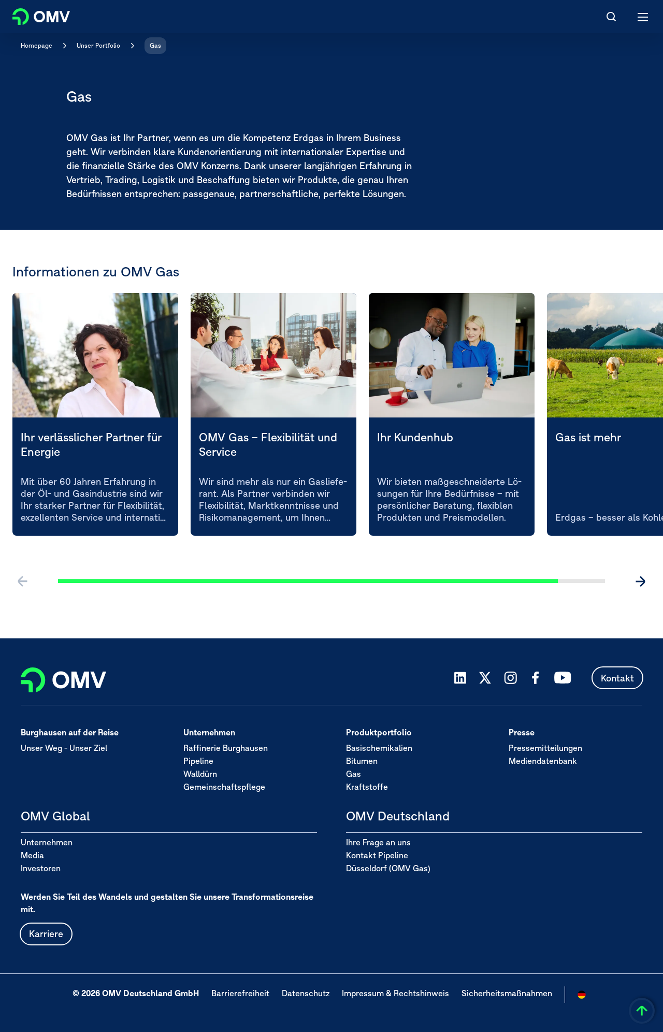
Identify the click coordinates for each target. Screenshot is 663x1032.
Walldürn (200, 774)
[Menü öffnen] (643, 16)
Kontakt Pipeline (377, 855)
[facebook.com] (535, 678)
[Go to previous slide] (22, 581)
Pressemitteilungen (545, 748)
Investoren (41, 868)
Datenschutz (305, 993)
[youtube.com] (563, 678)
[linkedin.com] (460, 678)
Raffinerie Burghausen (225, 748)
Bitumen (362, 761)
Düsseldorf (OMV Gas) (388, 868)
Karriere (46, 934)
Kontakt (617, 678)
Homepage (36, 45)
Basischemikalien (379, 748)
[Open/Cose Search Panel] (611, 16)
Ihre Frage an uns (378, 842)
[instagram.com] (510, 678)
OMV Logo (32, 14)
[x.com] (485, 678)
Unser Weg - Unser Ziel (64, 748)
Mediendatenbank (543, 761)
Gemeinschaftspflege (224, 787)
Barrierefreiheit (240, 993)
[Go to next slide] (640, 581)
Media (32, 855)
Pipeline (198, 761)
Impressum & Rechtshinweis (395, 993)
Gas (155, 45)
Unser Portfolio (98, 45)
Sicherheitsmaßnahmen (507, 993)
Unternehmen (47, 842)
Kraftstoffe (367, 787)
